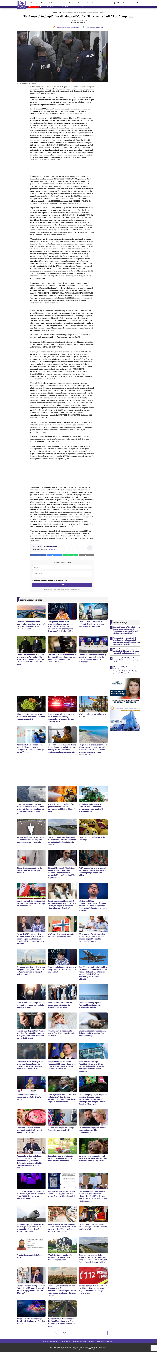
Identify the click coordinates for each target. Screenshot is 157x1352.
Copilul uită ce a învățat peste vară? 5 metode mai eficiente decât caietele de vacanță (60, 1158)
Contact (91, 1341)
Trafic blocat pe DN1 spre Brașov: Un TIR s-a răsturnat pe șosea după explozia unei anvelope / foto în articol (93, 1289)
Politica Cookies (65, 1341)
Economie (72, 3)
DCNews (21, 5)
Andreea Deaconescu (81, 20)
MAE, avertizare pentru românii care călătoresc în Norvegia (61, 935)
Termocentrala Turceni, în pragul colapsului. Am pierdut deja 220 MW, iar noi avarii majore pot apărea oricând (31, 970)
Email (88, 555)
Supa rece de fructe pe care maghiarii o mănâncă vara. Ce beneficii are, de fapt (30, 1130)
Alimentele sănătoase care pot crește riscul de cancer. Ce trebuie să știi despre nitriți (31, 716)
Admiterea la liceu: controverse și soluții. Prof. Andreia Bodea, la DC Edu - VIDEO (62, 969)
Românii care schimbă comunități (103, 3)
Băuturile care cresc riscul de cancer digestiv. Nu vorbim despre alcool (29, 870)
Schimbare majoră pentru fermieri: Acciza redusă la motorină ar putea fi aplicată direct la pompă (91, 807)
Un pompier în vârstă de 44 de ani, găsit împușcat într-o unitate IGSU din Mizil (93, 1226)
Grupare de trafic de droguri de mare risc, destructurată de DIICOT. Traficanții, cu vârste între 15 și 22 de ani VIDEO (30, 1065)
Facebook (39, 555)
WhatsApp (72, 555)
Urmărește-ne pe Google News (94, 27)
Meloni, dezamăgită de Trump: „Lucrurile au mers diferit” (61, 1128)
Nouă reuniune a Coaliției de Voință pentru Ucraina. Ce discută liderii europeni (60, 1004)
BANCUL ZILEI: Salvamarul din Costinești (92, 838)
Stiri (60, 12)
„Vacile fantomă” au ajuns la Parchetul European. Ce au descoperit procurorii (60, 1257)
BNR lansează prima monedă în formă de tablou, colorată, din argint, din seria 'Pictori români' (61, 1193)
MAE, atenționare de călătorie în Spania (92, 715)
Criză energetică (61, 3)
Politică (43, 3)
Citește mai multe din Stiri (62, 1333)
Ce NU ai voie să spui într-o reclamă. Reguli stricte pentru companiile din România (91, 624)
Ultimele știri (34, 3)
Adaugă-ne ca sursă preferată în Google (67, 27)
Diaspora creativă (84, 3)
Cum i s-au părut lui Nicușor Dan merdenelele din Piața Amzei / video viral (125, 660)
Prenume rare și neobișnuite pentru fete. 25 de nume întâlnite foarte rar (61, 1033)
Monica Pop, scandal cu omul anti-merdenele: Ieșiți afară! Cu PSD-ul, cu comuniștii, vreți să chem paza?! (126, 651)
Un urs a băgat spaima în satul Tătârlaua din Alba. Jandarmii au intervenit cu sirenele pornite (93, 1158)
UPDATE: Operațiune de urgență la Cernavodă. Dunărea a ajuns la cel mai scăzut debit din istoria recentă (62, 840)
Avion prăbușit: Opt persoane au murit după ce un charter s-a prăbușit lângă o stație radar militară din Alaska (30, 1228)
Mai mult (121, 3)
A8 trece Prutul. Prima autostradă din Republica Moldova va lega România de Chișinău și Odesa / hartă (62, 1322)
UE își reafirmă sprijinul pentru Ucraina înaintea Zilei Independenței (92, 1130)
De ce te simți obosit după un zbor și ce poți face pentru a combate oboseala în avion (31, 1004)
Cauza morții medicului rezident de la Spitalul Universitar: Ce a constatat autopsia (64, 7)
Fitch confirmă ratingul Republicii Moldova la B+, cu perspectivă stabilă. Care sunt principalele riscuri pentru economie (91, 1066)
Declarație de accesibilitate (104, 1341)
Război (51, 3)
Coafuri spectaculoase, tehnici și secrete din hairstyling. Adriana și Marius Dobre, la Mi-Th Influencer (92, 658)
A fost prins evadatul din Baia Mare (29, 1256)
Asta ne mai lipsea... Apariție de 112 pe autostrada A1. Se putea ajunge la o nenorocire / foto (30, 839)
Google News (51, 549)
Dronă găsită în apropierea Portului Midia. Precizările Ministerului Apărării (90, 1004)
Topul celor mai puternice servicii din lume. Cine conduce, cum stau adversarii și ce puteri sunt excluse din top (62, 658)
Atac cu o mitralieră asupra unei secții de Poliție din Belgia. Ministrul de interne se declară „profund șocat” (61, 717)
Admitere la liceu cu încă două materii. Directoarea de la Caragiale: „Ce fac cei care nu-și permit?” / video (30, 748)
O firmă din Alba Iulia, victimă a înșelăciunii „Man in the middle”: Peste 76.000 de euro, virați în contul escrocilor (31, 1195)
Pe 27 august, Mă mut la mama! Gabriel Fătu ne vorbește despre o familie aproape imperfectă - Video (93, 871)
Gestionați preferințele (79, 1341)
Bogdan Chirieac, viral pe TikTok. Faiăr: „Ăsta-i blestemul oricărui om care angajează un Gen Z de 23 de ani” (31, 1289)
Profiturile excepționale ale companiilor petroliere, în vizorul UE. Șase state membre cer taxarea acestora (31, 625)
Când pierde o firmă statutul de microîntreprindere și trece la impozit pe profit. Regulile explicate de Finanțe (92, 937)
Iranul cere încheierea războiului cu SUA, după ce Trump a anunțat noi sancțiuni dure (31, 903)
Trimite (62, 585)
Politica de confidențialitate (50, 1341)
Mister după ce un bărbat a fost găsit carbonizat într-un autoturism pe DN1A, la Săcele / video (61, 807)
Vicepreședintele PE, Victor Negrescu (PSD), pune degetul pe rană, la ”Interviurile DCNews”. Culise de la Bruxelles (62, 1065)
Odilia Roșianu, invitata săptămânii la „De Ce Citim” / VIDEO (29, 1096)
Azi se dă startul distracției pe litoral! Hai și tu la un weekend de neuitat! (31, 1321)
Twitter (55, 555)
